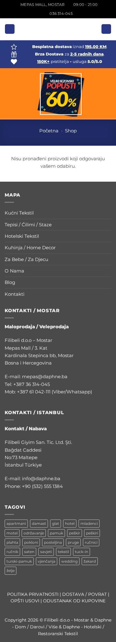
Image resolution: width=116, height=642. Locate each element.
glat (55, 523)
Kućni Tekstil (19, 213)
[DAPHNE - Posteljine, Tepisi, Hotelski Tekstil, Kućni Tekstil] (58, 29)
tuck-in (81, 551)
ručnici (91, 542)
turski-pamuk (19, 561)
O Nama (14, 271)
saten (29, 551)
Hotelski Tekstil (22, 236)
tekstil (63, 551)
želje (10, 570)
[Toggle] (107, 213)
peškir (74, 533)
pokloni (31, 542)
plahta (12, 542)
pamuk (56, 533)
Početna (48, 131)
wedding (69, 561)
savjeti (46, 551)
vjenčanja (46, 561)
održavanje (34, 533)
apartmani (16, 523)
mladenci (89, 523)
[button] (9, 29)
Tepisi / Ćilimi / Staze (28, 225)
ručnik (12, 551)
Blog (10, 282)
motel (12, 533)
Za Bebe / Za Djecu (26, 259)
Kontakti (14, 294)
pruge (73, 542)
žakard (90, 561)
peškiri (92, 533)
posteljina (53, 542)
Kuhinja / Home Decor (30, 247)
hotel (70, 523)
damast (39, 523)
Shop (71, 131)
